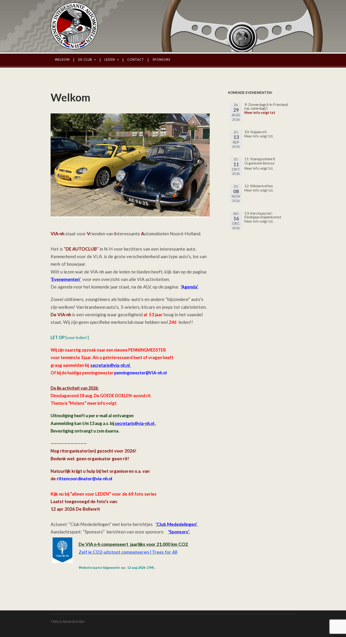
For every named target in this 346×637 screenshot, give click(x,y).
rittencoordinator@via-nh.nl (84, 478)
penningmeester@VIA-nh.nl (140, 372)
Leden (110, 59)
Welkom (62, 59)
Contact (135, 59)
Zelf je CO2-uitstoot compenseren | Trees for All (128, 552)
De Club (85, 59)
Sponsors (161, 59)
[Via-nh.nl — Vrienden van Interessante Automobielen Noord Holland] (173, 25)
